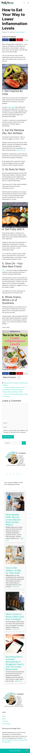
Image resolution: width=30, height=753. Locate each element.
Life (10, 383)
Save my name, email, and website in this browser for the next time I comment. (16, 431)
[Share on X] (12, 39)
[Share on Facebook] (5, 39)
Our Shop (5, 721)
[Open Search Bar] (24, 3)
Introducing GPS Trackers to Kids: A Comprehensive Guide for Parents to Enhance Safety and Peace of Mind (13, 390)
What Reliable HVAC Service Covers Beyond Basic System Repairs (13, 519)
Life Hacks (15, 383)
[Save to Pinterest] (19, 39)
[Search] (24, 443)
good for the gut (20, 150)
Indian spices (11, 107)
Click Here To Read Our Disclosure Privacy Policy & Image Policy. (15, 740)
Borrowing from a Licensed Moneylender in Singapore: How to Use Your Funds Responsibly (15, 663)
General (6, 383)
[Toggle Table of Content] (18, 377)
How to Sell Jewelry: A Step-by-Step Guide (14, 570)
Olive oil (4, 270)
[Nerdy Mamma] (8, 3)
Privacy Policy (6, 723)
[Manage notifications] (27, 750)
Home (4, 716)
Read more (16, 586)
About (4, 718)
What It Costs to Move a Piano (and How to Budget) (15, 616)
